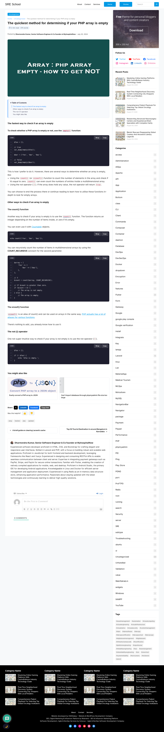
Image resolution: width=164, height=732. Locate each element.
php (24, 421)
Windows (119, 593)
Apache (118, 173)
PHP (117, 441)
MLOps (118, 386)
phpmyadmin (121, 447)
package (119, 416)
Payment (119, 422)
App (117, 185)
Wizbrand (85, 718)
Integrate (119, 337)
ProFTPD (119, 483)
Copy (105, 138)
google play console (124, 319)
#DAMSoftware (127, 631)
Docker (118, 264)
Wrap (97, 138)
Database (119, 246)
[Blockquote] (44, 509)
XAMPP (118, 599)
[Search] (156, 4)
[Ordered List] (38, 509)
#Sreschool (145, 652)
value (117, 575)
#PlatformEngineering (123, 645)
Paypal (118, 429)
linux (117, 362)
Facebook (34, 408)
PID (117, 453)
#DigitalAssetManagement (125, 638)
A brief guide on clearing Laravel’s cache (28, 430)
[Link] (51, 509)
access (118, 154)
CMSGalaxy (73, 716)
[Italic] (28, 509)
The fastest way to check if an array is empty (29, 106)
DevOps (119, 252)
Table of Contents (19, 103)
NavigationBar (121, 404)
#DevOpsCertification (123, 635)
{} (54, 509)
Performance (121, 435)
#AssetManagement (123, 621)
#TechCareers (135, 656)
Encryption (120, 276)
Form (117, 301)
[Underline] (31, 509)
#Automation (136, 621)
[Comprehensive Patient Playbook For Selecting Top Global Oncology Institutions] (120, 109)
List (117, 368)
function (17, 421)
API (116, 179)
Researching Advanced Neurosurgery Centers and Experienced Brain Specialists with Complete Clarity (141, 121)
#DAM (118, 631)
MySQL (118, 398)
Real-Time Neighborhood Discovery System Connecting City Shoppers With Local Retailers (141, 94)
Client (118, 215)
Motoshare (120, 392)
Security (119, 514)
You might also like (20, 114)
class (117, 203)
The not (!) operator (20, 112)
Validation (120, 569)
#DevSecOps (149, 635)
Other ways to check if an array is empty (28, 109)
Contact (81, 712)
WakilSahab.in (121, 581)
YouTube (119, 605)
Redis (117, 489)
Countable (37, 227)
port (117, 477)
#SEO (135, 649)
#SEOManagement (145, 649)
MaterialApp (121, 374)
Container (119, 234)
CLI (116, 209)
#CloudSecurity (133, 628)
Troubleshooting (122, 538)
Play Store (120, 465)
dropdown (120, 270)
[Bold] (24, 509)
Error (117, 282)
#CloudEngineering (122, 624)
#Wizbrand (145, 656)
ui (116, 550)
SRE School (13, 4)
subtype (119, 532)
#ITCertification (138, 642)
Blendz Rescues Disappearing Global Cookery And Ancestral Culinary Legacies (141, 134)
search (118, 508)
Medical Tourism (122, 380)
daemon (119, 240)
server (118, 520)
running (118, 502)
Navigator (120, 410)
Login (100, 493)
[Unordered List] (41, 509)
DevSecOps (120, 258)
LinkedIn (23, 408)
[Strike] (34, 509)
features (119, 288)
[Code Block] (48, 509)
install (118, 331)
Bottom (118, 197)
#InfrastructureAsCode (123, 642)
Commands (120, 221)
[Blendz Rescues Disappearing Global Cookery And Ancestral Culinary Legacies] (120, 136)
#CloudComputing (149, 621)
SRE (117, 526)
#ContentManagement (147, 628)
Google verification (124, 325)
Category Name (13, 671)
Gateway (119, 307)
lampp (118, 349)
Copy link (45, 408)
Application (120, 191)
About (73, 712)
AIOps (118, 167)
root (117, 496)
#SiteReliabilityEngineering (125, 652)
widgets (119, 587)
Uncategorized (14, 14)
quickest (31, 421)
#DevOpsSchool (138, 635)
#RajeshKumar (137, 645)
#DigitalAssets (140, 638)
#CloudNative (120, 628)
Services (90, 712)
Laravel (118, 355)
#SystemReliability (122, 656)
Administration (122, 161)
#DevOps (137, 631)
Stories (126, 4)
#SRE (137, 652)
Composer (120, 228)
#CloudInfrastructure (138, 624)
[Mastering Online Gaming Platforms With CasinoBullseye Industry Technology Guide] (120, 82)
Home (110, 4)
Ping (117, 459)
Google (118, 313)
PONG (118, 471)
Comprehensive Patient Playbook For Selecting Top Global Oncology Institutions (141, 107)
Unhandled (120, 563)
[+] (58, 509)
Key (117, 343)
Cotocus (82, 721)
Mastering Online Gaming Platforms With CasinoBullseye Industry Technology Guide (140, 80)
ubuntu (118, 544)
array (10, 421)
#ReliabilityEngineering (123, 649)
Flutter (118, 295)
